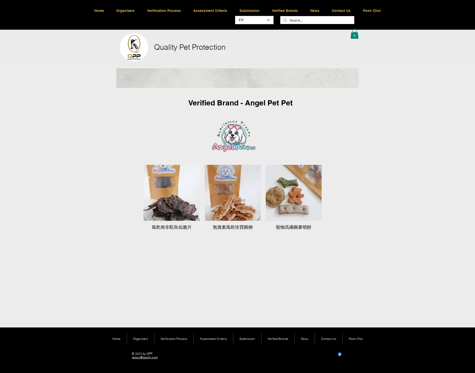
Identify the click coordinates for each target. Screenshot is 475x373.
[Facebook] (339, 354)
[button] (354, 34)
